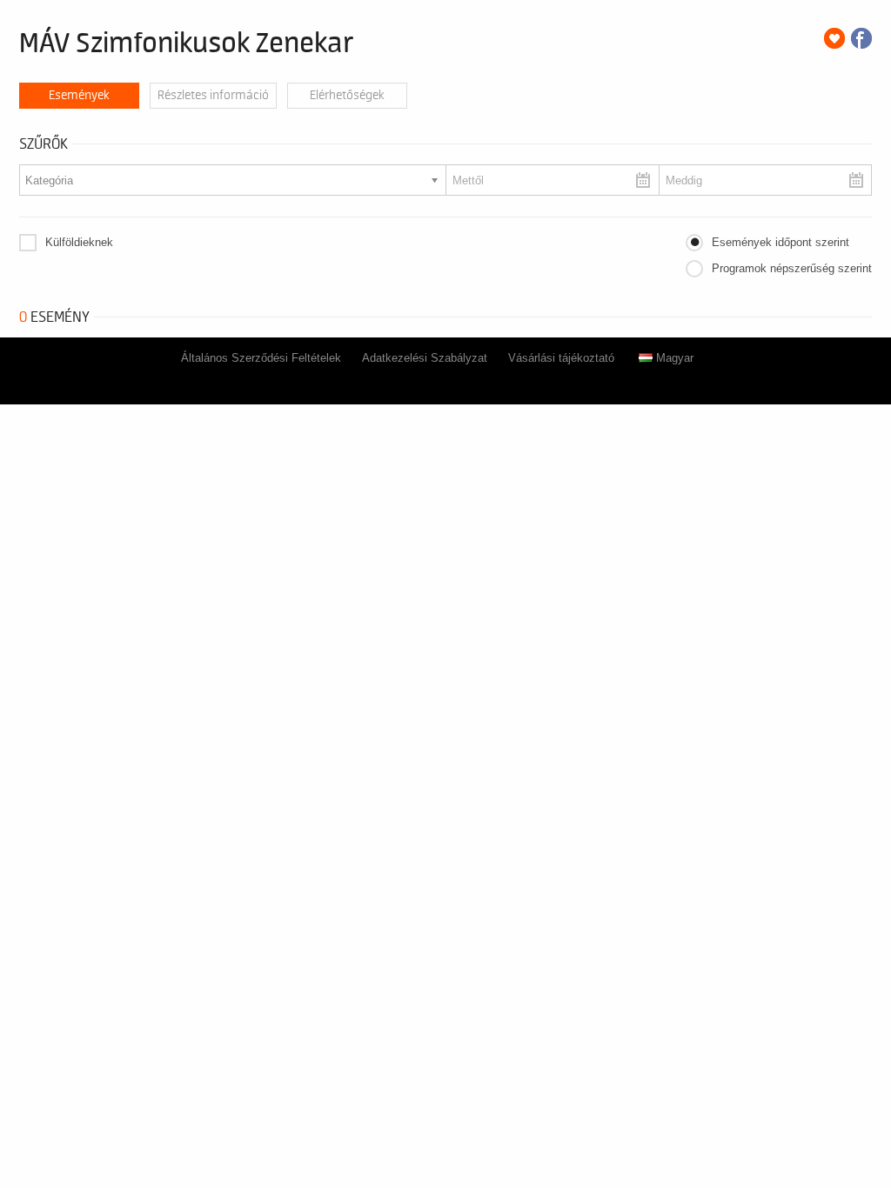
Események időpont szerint (780, 242)
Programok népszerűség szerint (792, 268)
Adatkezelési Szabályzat (424, 357)
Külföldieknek (79, 242)
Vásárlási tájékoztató (561, 357)
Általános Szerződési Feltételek (261, 357)
